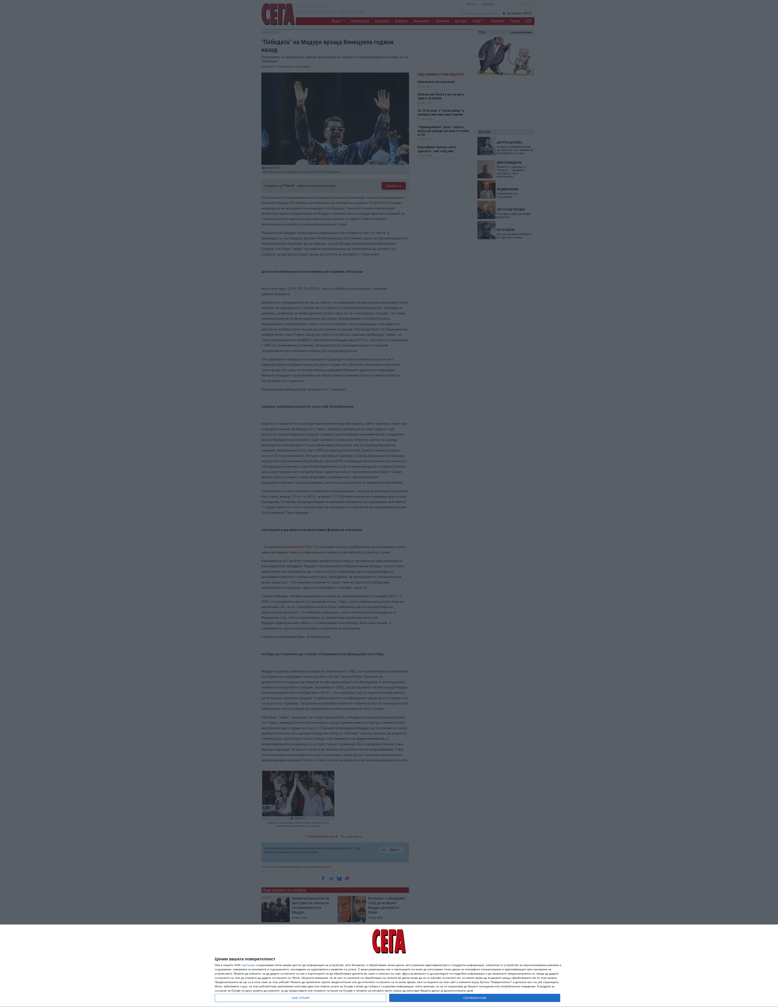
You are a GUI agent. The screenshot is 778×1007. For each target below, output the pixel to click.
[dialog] (389, 966)
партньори (248, 965)
